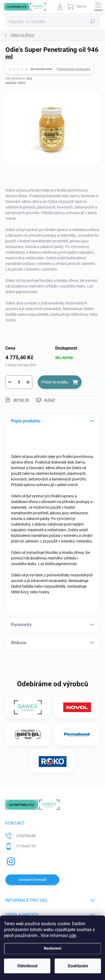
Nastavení (52, 948)
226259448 (26, 836)
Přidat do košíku (54, 382)
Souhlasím (78, 965)
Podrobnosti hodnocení (74, 69)
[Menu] (98, 6)
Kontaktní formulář (32, 880)
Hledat (92, 21)
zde (72, 935)
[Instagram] (10, 860)
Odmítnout (27, 965)
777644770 (26, 846)
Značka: (15, 82)
